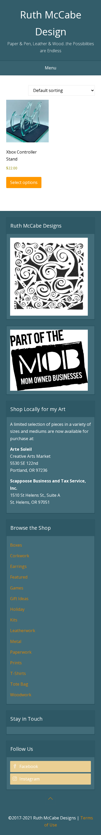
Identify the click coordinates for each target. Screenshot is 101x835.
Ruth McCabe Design (50, 23)
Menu (50, 68)
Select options (24, 182)
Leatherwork (22, 630)
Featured (18, 577)
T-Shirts (18, 673)
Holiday (17, 609)
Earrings (18, 566)
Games (16, 588)
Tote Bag (19, 684)
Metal (15, 641)
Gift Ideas (19, 598)
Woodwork (20, 695)
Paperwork (21, 652)
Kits (13, 620)
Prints (16, 663)
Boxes (16, 545)
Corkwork (19, 556)
